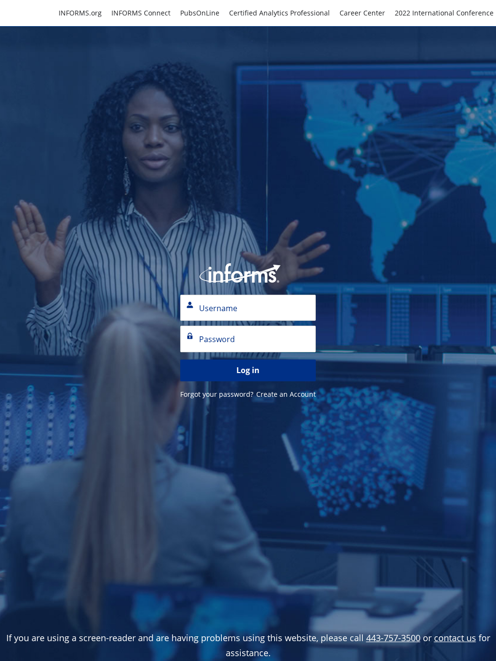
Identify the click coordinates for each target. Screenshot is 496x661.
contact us (455, 638)
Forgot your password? (216, 394)
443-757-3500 (393, 638)
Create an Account (286, 394)
